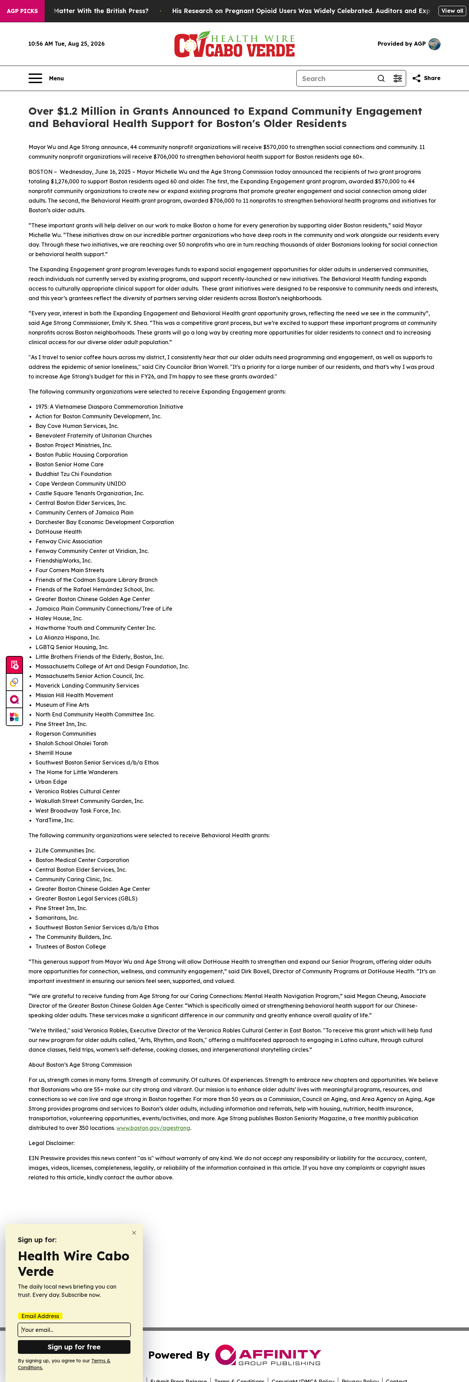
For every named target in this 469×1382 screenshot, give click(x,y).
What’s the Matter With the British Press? (83, 11)
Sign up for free (74, 1347)
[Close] (134, 1233)
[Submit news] (14, 665)
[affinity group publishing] (14, 699)
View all (452, 10)
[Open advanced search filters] (397, 78)
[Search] (381, 78)
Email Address (40, 1316)
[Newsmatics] (14, 716)
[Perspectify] (14, 682)
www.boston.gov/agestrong (153, 1127)
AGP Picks (22, 11)
